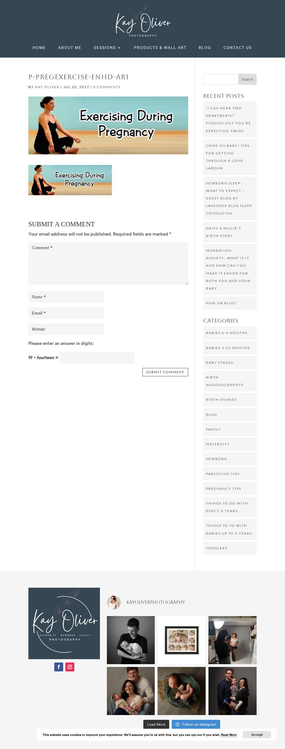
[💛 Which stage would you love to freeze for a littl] (182, 691)
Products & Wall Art (160, 48)
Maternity (218, 444)
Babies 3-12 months (228, 348)
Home (39, 48)
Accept (257, 734)
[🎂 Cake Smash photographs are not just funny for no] (182, 640)
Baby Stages (219, 362)
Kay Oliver (47, 87)
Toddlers (216, 548)
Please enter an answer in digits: (61, 343)
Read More (229, 735)
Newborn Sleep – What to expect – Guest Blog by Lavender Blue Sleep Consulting (229, 198)
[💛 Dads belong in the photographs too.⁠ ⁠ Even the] (131, 640)
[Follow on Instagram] (69, 667)
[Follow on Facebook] (58, 667)
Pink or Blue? (221, 303)
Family (213, 429)
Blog (205, 48)
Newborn (216, 459)
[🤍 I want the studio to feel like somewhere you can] (232, 640)
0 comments (107, 87)
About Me (70, 48)
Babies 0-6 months (226, 333)
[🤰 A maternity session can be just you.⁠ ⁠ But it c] (232, 691)
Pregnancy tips (223, 488)
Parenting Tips (223, 474)
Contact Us (237, 48)
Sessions (105, 48)
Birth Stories (221, 399)
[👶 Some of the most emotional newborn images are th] (131, 691)
